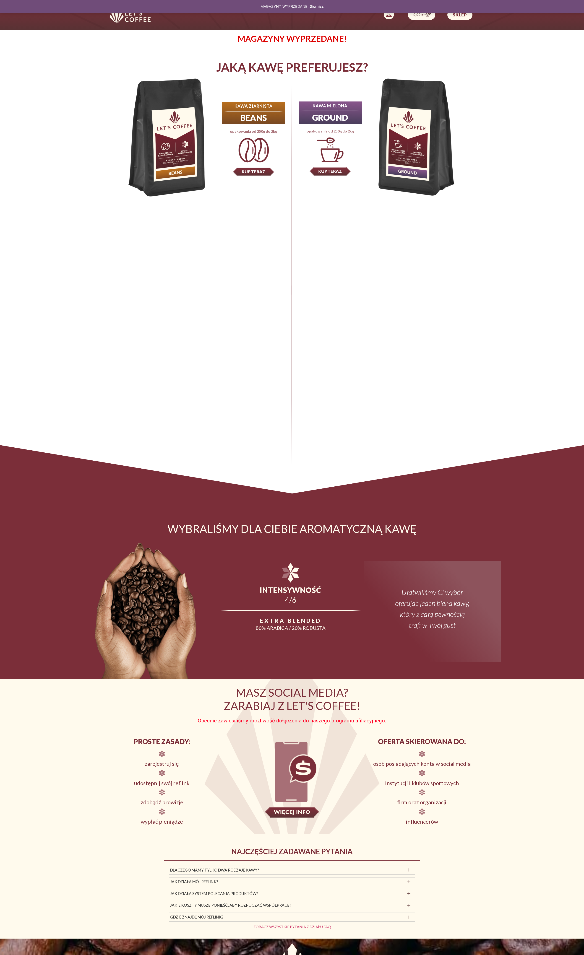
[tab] (292, 870)
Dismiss (317, 6)
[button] (388, 14)
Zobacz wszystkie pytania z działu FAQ (292, 926)
